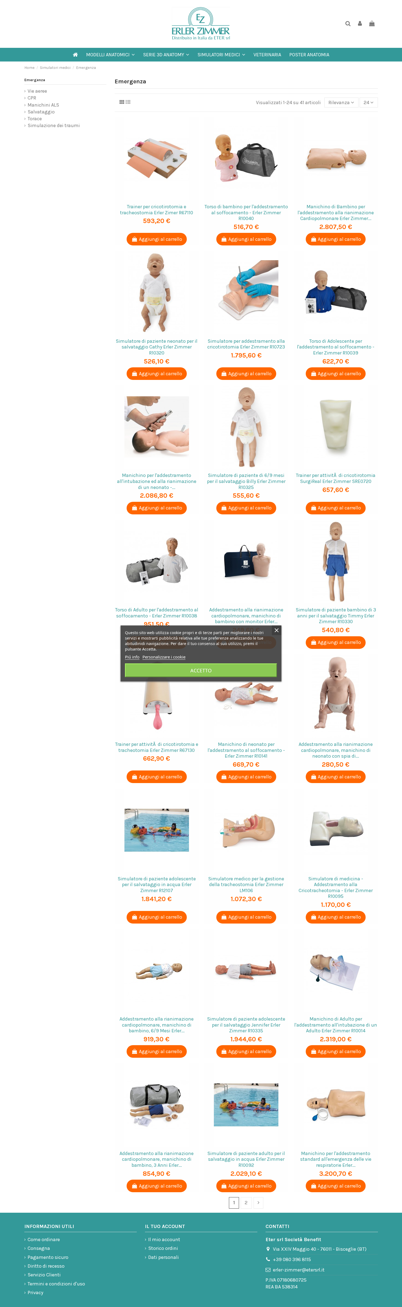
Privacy (35, 1293)
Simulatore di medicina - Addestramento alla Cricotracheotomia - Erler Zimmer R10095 (336, 887)
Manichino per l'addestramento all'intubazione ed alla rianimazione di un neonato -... (156, 481)
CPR (32, 98)
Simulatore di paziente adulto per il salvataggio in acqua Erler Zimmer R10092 (246, 1159)
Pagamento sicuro (48, 1257)
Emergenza (34, 80)
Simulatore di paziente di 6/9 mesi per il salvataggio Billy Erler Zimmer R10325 (246, 481)
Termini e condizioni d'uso (56, 1284)
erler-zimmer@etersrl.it (299, 1270)
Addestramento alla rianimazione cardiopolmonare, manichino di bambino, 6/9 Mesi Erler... (157, 1025)
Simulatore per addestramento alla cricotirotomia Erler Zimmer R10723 (246, 344)
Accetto (201, 670)
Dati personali (163, 1257)
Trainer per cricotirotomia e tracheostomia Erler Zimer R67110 (156, 210)
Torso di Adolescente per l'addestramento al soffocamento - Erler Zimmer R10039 (335, 347)
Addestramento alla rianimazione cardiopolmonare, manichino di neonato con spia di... (336, 750)
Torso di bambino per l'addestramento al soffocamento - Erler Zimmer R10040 (246, 212)
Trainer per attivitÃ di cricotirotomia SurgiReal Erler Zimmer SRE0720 (335, 478)
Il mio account (164, 1239)
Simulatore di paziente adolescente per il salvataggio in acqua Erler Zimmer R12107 (157, 884)
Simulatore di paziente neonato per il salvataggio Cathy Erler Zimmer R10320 (156, 347)
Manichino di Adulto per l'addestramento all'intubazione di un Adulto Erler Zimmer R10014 (335, 1025)
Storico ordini (163, 1248)
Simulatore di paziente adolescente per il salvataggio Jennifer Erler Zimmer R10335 (246, 1025)
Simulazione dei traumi (54, 125)
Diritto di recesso (46, 1266)
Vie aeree (37, 91)
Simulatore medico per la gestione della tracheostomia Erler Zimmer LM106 (246, 884)
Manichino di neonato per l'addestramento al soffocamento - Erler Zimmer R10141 (246, 750)
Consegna (39, 1248)
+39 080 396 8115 (292, 1259)
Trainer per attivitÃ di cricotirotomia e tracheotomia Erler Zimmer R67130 (156, 747)
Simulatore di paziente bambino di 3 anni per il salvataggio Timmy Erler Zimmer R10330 (336, 616)
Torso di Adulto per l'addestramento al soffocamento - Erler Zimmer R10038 (156, 613)
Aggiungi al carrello (160, 239)
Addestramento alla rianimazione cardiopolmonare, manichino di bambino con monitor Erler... (246, 616)
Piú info (132, 657)
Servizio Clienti (44, 1275)
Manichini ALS (43, 105)
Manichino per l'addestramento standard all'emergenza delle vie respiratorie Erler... (335, 1159)
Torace (35, 119)
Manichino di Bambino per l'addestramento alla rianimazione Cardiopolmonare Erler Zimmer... (336, 212)
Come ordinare (44, 1239)
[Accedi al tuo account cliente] (359, 23)
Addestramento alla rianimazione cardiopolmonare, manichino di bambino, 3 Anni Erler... (157, 1159)
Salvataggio (41, 112)
